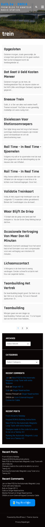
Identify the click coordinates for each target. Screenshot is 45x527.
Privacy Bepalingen (22, 522)
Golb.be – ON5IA (14, 4)
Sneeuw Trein (14, 99)
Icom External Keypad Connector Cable (24, 495)
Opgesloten (12, 49)
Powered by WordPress (16, 517)
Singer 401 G (17, 387)
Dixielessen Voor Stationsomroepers (18, 121)
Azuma (35, 517)
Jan (7, 378)
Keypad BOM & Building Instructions (21, 419)
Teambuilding (14, 308)
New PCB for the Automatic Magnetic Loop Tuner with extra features (20, 380)
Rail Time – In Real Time (21, 171)
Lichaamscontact (16, 263)
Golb (8, 390)
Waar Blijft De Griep (19, 211)
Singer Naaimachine (21, 390)
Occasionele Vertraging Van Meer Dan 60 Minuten (21, 236)
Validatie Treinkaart (19, 191)
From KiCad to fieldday (15, 416)
